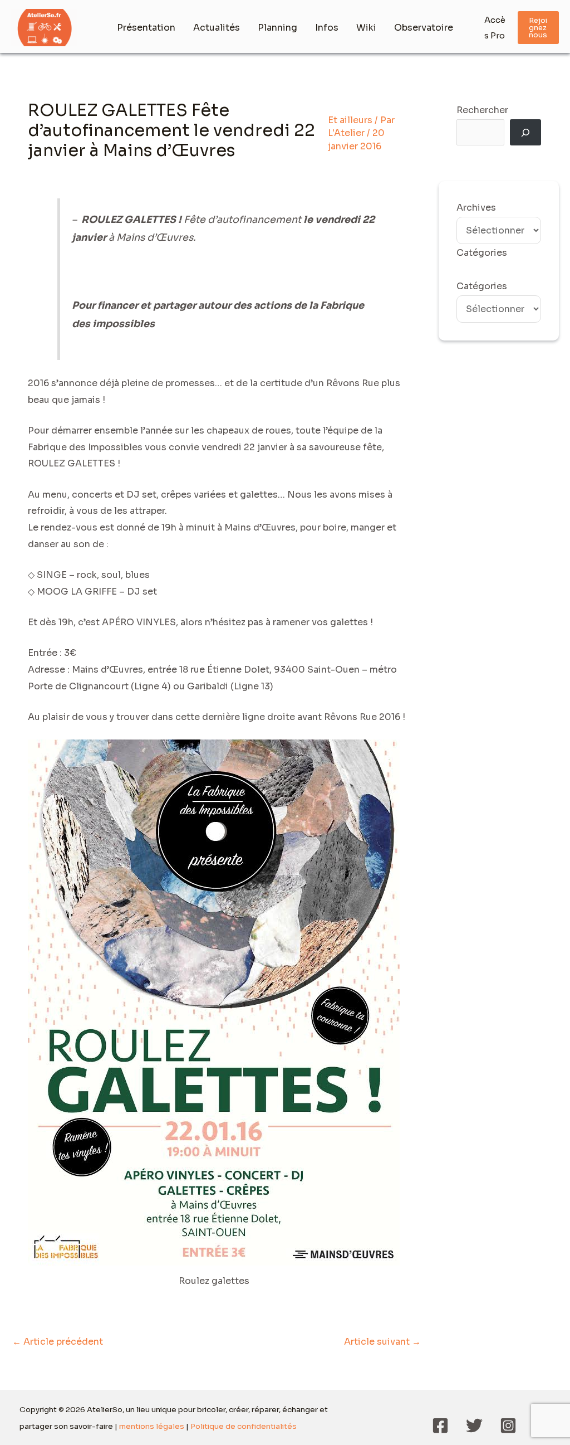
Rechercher (482, 110)
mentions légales (151, 1426)
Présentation (146, 27)
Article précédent (57, 1341)
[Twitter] (474, 1425)
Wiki (366, 27)
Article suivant (382, 1341)
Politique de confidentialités (243, 1426)
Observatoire (423, 27)
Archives (476, 207)
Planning (277, 27)
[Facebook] (440, 1425)
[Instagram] (508, 1425)
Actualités (216, 27)
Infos (326, 27)
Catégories (481, 286)
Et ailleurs (350, 120)
